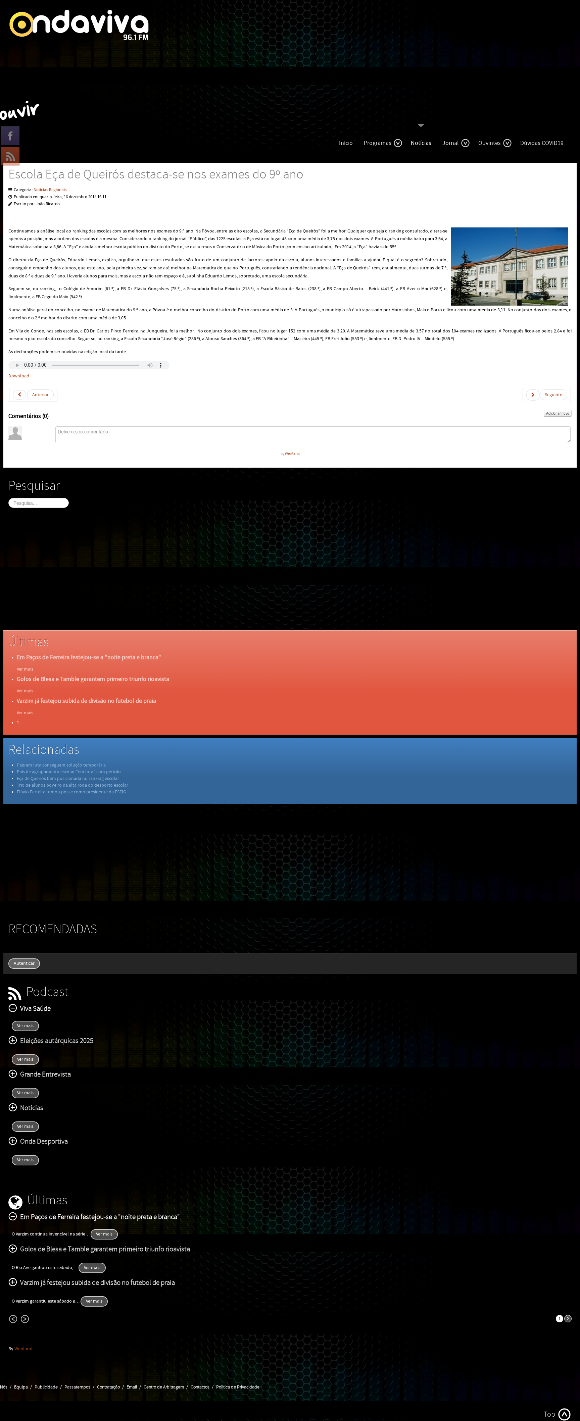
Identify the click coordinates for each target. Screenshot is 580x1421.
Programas (377, 143)
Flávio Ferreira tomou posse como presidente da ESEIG (71, 792)
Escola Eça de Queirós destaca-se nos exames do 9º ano (155, 174)
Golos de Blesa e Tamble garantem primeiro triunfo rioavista (93, 679)
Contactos (200, 1387)
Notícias (421, 143)
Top (549, 1414)
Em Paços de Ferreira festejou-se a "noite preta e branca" (89, 657)
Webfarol (23, 1349)
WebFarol (292, 454)
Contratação (108, 1387)
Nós (3, 1387)
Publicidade (46, 1387)
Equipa (21, 1387)
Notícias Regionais (50, 190)
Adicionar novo (557, 413)
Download (18, 376)
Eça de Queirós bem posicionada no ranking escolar (68, 778)
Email (132, 1387)
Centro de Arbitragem (164, 1387)
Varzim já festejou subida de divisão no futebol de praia (86, 700)
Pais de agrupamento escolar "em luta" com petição (69, 772)
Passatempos (77, 1387)
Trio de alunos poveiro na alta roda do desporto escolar (72, 785)
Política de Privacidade (237, 1387)
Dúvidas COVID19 (542, 143)
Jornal (450, 143)
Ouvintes (489, 143)
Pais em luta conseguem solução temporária (61, 765)
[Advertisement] (209, 575)
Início (346, 143)
